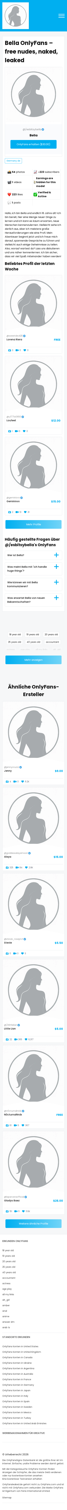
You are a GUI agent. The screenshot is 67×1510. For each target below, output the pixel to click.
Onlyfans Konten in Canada (17, 1357)
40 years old (33, 642)
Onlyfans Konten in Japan (16, 1390)
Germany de (13, 160)
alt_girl (56, 649)
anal (4, 1310)
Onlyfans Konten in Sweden (17, 1406)
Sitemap (7, 1497)
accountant (52, 642)
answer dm (8, 1321)
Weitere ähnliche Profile (33, 1223)
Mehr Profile (33, 524)
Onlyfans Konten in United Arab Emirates (24, 1423)
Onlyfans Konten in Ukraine (17, 1362)
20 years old (51, 634)
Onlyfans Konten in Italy (15, 1395)
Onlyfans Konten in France (16, 1379)
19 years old (32, 634)
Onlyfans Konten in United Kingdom (21, 1352)
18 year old (15, 634)
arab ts (6, 1327)
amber (6, 1305)
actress (11, 649)
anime (5, 1316)
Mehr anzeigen (33, 660)
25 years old (14, 642)
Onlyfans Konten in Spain (16, 1401)
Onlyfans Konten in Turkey (16, 1417)
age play (25, 649)
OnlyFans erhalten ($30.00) (33, 144)
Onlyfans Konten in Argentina (18, 1368)
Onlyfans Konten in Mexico (16, 1412)
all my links (41, 649)
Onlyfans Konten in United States (20, 1346)
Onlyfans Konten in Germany (18, 1384)
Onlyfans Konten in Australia (17, 1373)
